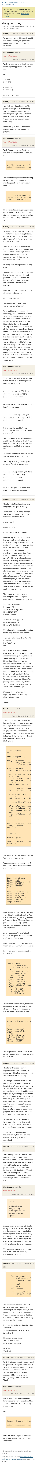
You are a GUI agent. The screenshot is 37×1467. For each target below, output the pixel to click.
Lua (12, 5)
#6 (33, 499)
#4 (33, 227)
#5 (33, 374)
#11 (4, 1267)
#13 (32, 1394)
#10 (32, 1194)
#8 (33, 1063)
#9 (4, 1150)
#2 (33, 102)
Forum (25, 2)
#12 (32, 1357)
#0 (33, 34)
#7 (33, 716)
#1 (33, 60)
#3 (33, 146)
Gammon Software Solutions (12, 2)
